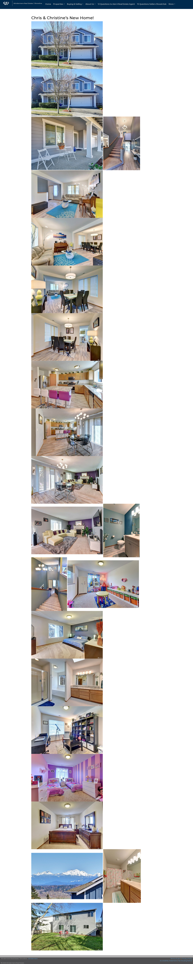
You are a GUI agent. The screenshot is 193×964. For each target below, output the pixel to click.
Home (48, 4)
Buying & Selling (75, 6)
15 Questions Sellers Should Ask (151, 4)
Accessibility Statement (168, 961)
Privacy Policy (187, 958)
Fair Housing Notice (185, 961)
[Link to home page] (6, 4)
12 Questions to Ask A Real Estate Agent (116, 4)
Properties (59, 6)
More (172, 6)
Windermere (33, 958)
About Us (90, 6)
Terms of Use (175, 958)
